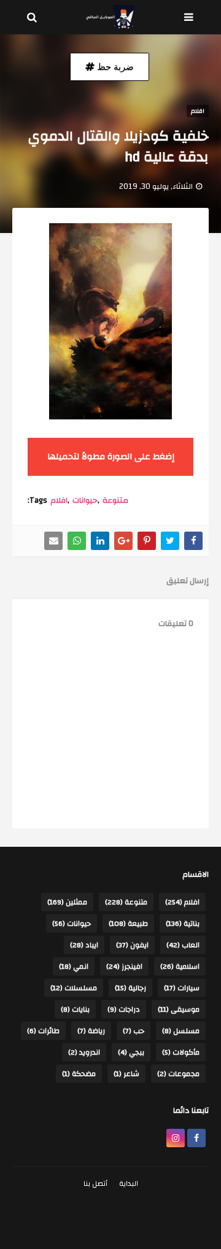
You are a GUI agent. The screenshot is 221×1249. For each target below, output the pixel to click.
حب (133, 1030)
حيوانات (85, 500)
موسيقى (179, 1009)
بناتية (183, 923)
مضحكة (79, 1073)
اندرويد (84, 1052)
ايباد (84, 945)
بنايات (75, 1009)
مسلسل (181, 1030)
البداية (128, 1183)
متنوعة (115, 500)
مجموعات (178, 1073)
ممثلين (67, 902)
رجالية (130, 988)
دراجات (123, 1009)
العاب (183, 945)
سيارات (182, 988)
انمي (73, 966)
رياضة (91, 1030)
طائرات (43, 1030)
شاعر (126, 1073)
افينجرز (124, 966)
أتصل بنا (95, 1183)
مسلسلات (73, 988)
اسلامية (180, 966)
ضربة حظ (114, 66)
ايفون (132, 945)
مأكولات (181, 1052)
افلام (59, 500)
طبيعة (128, 923)
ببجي (131, 1052)
